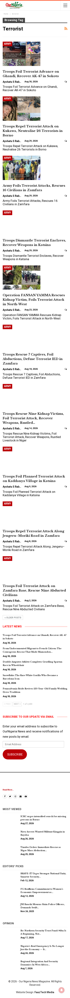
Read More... (8, 790)
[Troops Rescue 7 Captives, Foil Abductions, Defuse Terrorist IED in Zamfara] (21, 337)
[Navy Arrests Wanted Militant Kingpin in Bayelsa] (10, 836)
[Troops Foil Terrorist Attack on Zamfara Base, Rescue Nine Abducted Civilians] (21, 568)
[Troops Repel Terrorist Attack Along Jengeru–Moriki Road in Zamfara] (21, 513)
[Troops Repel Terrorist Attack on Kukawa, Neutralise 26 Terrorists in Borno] (21, 108)
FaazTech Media (44, 992)
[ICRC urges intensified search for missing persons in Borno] (10, 820)
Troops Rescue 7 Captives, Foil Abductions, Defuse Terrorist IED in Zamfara (33, 359)
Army (7, 43)
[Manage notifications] (61, 990)
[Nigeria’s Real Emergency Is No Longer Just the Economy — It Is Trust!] (10, 950)
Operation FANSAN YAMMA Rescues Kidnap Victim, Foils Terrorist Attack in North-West (34, 299)
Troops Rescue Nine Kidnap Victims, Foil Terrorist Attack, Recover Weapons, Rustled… (33, 418)
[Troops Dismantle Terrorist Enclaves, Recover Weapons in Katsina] (21, 222)
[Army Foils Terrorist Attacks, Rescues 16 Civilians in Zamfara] (21, 168)
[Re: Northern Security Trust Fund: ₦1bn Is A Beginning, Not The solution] (10, 935)
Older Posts (13, 617)
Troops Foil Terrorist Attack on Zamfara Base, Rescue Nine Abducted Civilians (34, 590)
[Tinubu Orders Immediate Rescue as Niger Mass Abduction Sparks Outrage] (10, 851)
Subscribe (15, 754)
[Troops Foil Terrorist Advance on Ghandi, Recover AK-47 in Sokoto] (21, 54)
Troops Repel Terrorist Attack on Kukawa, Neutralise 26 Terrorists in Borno (33, 131)
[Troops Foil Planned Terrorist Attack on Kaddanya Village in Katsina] (21, 459)
